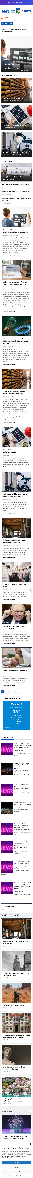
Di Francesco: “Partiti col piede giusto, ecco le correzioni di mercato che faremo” (22, 825)
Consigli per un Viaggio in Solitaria (14, 1005)
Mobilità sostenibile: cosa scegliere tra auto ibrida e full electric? (16, 141)
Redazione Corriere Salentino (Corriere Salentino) (21, 749)
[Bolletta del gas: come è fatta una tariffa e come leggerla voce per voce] (16, 270)
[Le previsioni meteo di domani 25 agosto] (7, 795)
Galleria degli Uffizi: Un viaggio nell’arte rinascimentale (14, 541)
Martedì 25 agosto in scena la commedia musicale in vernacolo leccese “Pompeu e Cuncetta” (22, 745)
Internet (5, 278)
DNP (4, 174)
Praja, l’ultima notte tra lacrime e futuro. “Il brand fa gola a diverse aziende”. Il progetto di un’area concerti (22, 765)
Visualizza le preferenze (16, 1172)
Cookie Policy (12, 1175)
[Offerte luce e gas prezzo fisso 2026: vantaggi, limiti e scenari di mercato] (16, 326)
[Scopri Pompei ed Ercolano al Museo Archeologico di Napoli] (16, 1055)
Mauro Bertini (7, 290)
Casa (4, 334)
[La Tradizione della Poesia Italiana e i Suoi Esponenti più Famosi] (16, 961)
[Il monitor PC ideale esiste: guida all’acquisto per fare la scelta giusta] (16, 217)
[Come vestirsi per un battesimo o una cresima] (16, 658)
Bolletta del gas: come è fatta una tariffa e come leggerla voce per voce (15, 284)
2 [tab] (25, 70)
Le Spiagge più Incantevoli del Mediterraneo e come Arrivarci (12, 1100)
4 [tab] (30, 70)
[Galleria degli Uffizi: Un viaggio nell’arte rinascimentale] (16, 528)
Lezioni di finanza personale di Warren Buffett (16, 191)
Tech (8, 490)
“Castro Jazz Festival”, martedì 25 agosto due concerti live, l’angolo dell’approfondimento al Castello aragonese (22, 885)
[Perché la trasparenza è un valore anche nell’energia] (16, 437)
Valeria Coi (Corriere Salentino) (22, 829)
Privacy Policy (19, 1175)
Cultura (5, 536)
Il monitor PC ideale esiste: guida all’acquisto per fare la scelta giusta (15, 2)
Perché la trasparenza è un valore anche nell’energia (14, 114)
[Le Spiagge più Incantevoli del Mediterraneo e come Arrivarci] (16, 1087)
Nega (16, 1167)
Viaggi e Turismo (13, 536)
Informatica (6, 225)
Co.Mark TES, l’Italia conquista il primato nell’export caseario (14, 87)
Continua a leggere (8, 255)
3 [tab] (27, 70)
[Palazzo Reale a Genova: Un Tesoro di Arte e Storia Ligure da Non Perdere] (16, 1023)
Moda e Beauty (7, 580)
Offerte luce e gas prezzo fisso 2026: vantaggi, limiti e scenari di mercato (15, 341)
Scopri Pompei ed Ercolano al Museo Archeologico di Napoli (14, 1068)
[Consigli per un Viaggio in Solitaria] (16, 993)
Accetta (16, 1162)
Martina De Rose (7, 187)
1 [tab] (22, 70)
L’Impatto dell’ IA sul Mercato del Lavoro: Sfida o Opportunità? (15, 1137)
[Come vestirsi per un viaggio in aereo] (16, 572)
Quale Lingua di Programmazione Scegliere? (16, 184)
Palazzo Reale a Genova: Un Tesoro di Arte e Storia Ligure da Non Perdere (16, 1036)
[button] (30, 1144)
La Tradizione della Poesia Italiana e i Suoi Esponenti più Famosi (16, 974)
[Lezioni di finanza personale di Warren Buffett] (16, 614)
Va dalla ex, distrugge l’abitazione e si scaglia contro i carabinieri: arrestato (23, 843)
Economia (9, 174)
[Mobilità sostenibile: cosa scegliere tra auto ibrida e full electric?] (16, 482)
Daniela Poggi (8, 545)
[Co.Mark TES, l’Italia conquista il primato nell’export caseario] (16, 379)
